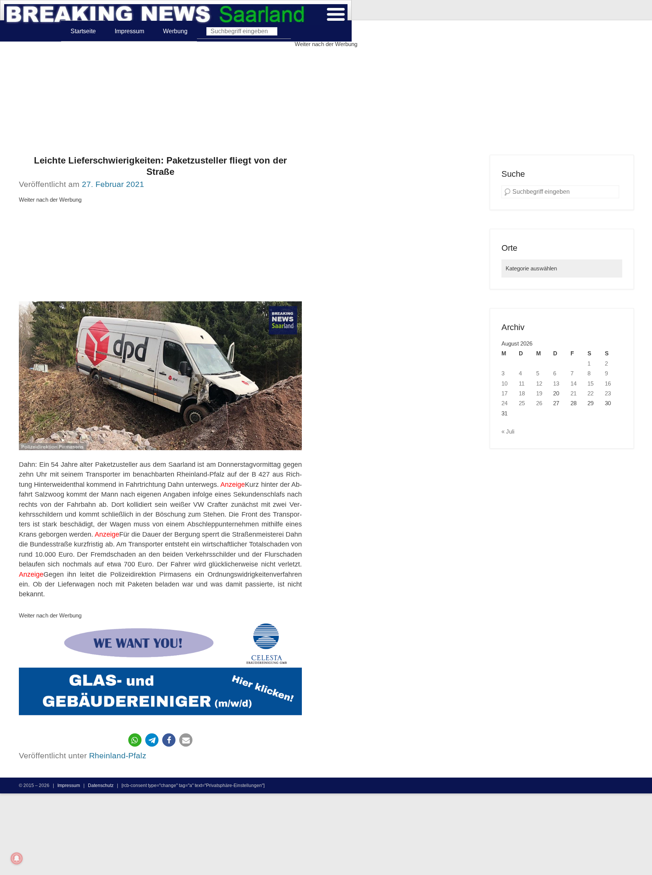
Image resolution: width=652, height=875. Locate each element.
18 (522, 393)
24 (504, 403)
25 (522, 403)
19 (539, 393)
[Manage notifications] (17, 858)
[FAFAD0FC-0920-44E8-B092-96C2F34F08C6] (160, 671)
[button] (134, 740)
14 (573, 384)
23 (608, 393)
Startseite (83, 31)
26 (539, 403)
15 (590, 384)
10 (504, 384)
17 (504, 393)
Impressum (129, 31)
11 (521, 384)
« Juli (507, 432)
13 (556, 384)
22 (590, 393)
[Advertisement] (326, 102)
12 (539, 384)
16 (608, 384)
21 (573, 393)
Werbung (175, 31)
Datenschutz (101, 785)
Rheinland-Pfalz (117, 755)
